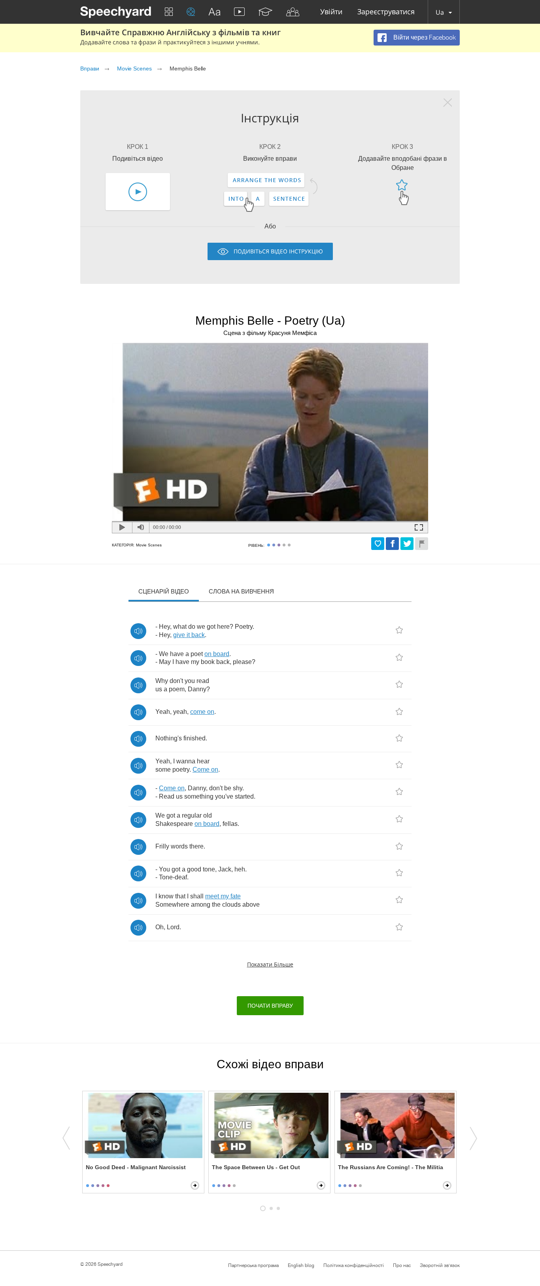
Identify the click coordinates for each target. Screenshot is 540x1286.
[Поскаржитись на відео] (421, 543)
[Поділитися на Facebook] (392, 543)
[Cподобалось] (377, 543)
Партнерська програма (253, 1265)
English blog (301, 1265)
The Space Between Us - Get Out (256, 1167)
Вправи (89, 68)
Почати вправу (270, 1006)
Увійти (331, 12)
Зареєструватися (386, 12)
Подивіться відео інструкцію (278, 251)
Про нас (402, 1265)
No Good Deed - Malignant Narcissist (136, 1167)
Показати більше (270, 964)
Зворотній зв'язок (440, 1265)
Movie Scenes (134, 68)
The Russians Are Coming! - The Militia (390, 1167)
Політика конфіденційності (353, 1265)
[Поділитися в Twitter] (406, 543)
